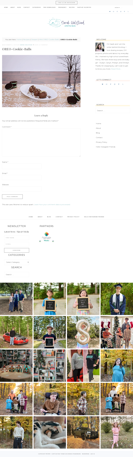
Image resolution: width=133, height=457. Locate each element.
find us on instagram (66, 2)
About (98, 128)
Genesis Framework (74, 454)
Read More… (116, 69)
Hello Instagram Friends (105, 147)
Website (5, 185)
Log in (93, 454)
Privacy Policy (101, 142)
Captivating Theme (58, 454)
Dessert (34, 40)
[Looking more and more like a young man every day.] (50, 399)
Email (5, 173)
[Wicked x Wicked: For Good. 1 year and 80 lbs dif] (83, 365)
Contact (99, 137)
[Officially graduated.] (16, 299)
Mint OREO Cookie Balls (49, 40)
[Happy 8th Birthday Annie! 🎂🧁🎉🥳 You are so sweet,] (83, 332)
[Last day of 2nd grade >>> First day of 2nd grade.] (83, 299)
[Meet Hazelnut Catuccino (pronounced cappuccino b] (50, 432)
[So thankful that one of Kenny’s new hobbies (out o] (83, 432)
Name (5, 162)
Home (19, 40)
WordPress (85, 454)
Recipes (26, 40)
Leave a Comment (41, 45)
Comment (6, 127)
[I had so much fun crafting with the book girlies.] (16, 365)
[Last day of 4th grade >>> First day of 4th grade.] (50, 299)
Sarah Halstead (66, 23)
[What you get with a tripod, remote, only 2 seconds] (16, 399)
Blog (98, 133)
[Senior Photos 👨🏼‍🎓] (16, 332)
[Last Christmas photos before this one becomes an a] (16, 432)
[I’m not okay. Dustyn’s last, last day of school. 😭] (50, 332)
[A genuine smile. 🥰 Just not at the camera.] (83, 399)
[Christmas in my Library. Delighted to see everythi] (50, 365)
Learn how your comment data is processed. (52, 205)
